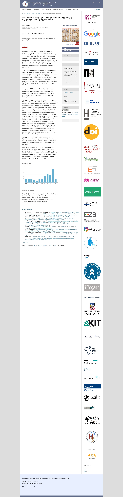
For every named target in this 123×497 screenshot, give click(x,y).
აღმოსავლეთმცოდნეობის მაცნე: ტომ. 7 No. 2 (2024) (56, 216)
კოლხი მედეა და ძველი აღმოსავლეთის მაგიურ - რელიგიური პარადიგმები (52, 223)
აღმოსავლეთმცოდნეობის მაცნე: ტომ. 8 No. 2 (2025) (52, 231)
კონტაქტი (75, 9)
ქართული (86, 471)
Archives (28, 13)
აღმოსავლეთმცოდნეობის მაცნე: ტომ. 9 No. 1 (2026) (51, 219)
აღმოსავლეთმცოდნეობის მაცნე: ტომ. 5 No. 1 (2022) (37, 239)
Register (94, 2)
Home (23, 13)
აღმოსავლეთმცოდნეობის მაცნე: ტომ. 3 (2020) (41, 228)
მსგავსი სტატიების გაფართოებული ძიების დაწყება (46, 245)
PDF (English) (68, 50)
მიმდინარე (36, 9)
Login (99, 2)
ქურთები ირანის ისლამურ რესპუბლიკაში (43, 236)
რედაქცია (48, 9)
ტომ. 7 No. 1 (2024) (36, 13)
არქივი (42, 9)
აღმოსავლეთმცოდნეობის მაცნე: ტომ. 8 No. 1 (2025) (53, 222)
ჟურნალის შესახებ (26, 9)
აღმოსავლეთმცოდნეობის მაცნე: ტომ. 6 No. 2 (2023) (63, 213)
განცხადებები (68, 9)
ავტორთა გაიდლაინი (58, 9)
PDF (65, 48)
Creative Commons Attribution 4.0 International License (70, 114)
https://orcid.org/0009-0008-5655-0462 (29, 28)
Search (97, 9)
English (85, 469)
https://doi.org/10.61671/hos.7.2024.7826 (34, 34)
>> (27, 242)
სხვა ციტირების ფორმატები (68, 82)
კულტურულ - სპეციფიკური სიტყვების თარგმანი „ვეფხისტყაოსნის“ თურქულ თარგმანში (53, 238)
